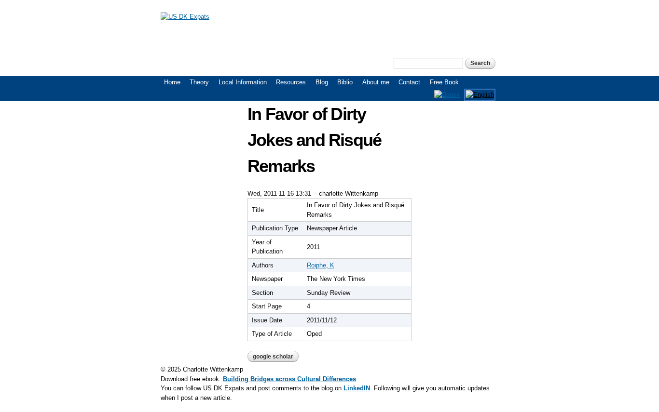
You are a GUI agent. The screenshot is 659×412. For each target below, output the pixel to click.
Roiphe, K (320, 265)
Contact (409, 82)
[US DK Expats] (185, 16)
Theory (199, 82)
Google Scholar (273, 356)
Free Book (444, 82)
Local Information (243, 82)
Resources (291, 82)
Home (172, 82)
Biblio (345, 82)
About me (375, 82)
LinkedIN (356, 388)
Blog (322, 82)
